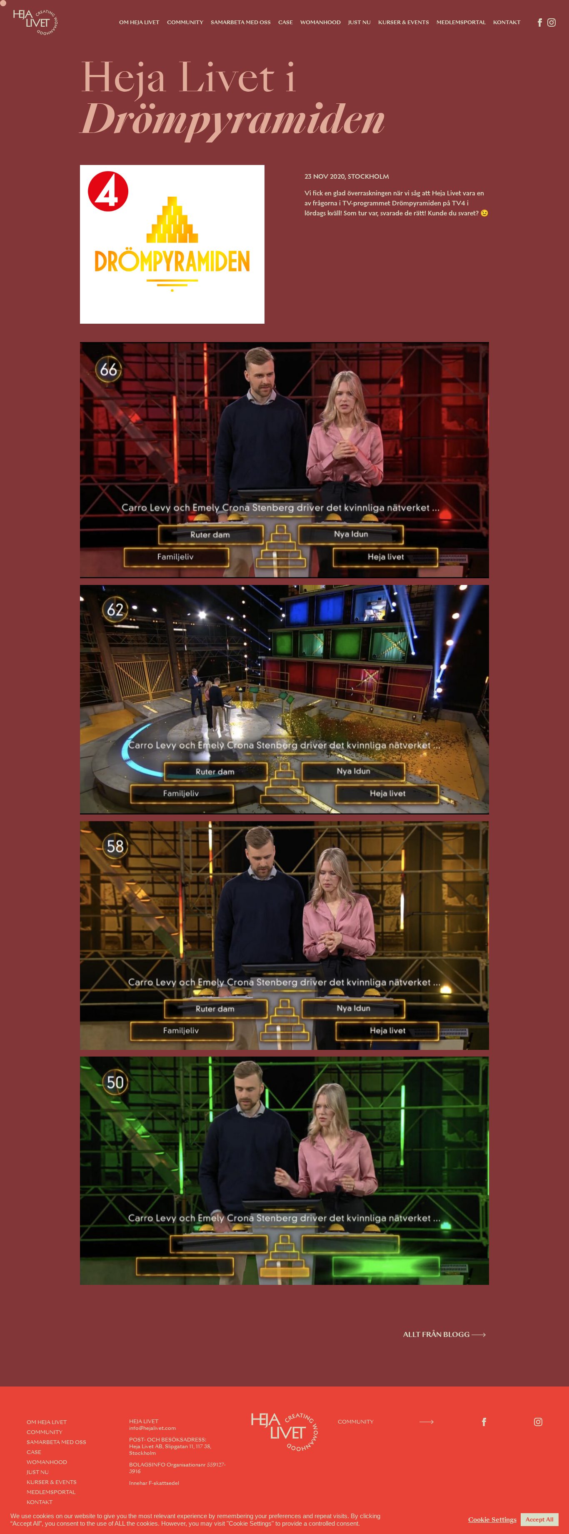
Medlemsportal (461, 22)
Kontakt (507, 22)
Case (285, 22)
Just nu (359, 22)
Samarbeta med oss (241, 22)
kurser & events (403, 22)
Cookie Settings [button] (492, 1520)
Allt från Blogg (436, 1334)
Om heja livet (139, 22)
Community (185, 22)
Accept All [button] (540, 1520)
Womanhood (320, 22)
